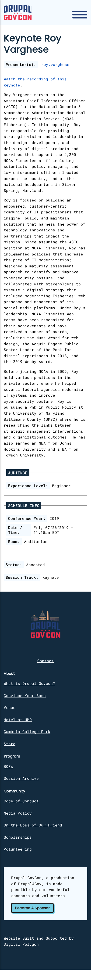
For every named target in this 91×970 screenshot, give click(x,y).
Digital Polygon (21, 944)
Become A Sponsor (32, 908)
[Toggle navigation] (79, 14)
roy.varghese (55, 64)
